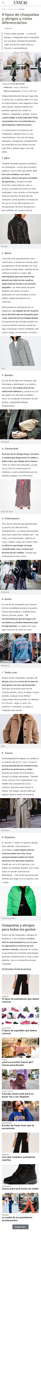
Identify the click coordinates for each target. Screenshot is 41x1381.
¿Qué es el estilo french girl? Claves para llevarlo (17, 1063)
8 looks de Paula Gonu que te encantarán (18, 1127)
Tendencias (12, 9)
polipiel (5, 189)
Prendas (22, 9)
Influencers (7, 1123)
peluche (13, 681)
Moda (4, 9)
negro (4, 542)
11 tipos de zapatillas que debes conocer (19, 1032)
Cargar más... (20, 1227)
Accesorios (6, 1028)
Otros (4, 1060)
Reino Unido (21, 762)
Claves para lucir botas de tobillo (20, 1188)
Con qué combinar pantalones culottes (18, 1158)
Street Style (7, 1091)
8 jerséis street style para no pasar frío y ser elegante (18, 1095)
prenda (29, 942)
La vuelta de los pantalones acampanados (17, 1219)
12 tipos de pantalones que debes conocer (20, 1000)
